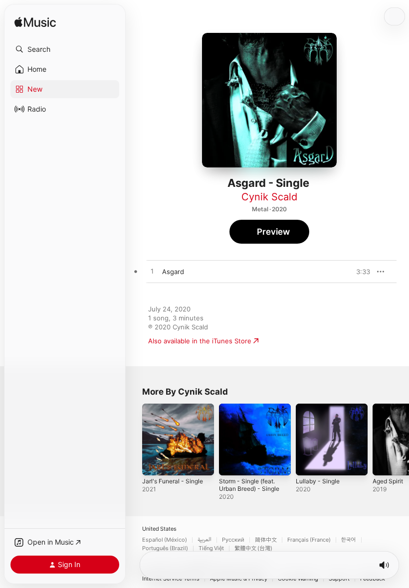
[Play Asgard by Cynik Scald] (152, 271)
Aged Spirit (388, 481)
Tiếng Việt (211, 548)
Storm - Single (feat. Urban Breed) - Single (249, 484)
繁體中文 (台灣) (253, 548)
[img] (35, 22)
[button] (65, 49)
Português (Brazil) (165, 548)
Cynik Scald (269, 197)
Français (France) (309, 540)
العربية (204, 540)
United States (159, 529)
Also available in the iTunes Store (199, 341)
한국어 (348, 540)
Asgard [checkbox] (173, 272)
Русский (233, 540)
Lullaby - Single (318, 481)
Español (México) (164, 540)
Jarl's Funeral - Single (172, 481)
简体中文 (266, 540)
